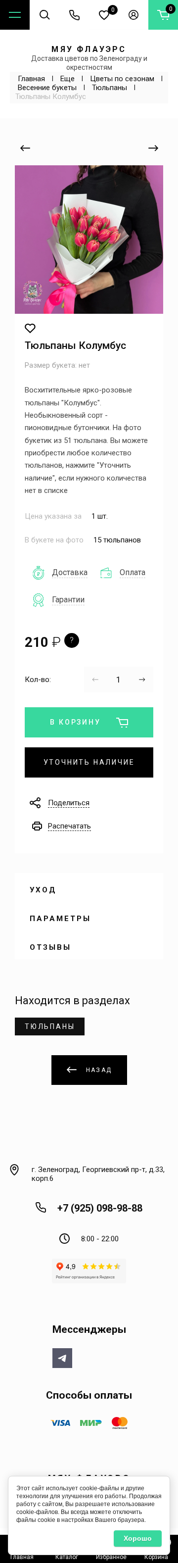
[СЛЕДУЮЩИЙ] (153, 148)
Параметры (60, 918)
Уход (43, 889)
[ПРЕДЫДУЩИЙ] (25, 148)
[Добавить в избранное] (30, 329)
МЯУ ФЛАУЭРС (88, 49)
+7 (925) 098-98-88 (99, 1208)
